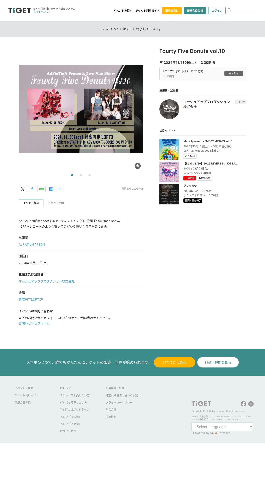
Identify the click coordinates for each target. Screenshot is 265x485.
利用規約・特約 (115, 388)
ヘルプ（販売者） (71, 423)
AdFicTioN (26, 244)
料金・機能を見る (218, 362)
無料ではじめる (174, 362)
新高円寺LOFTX (30, 299)
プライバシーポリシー (119, 402)
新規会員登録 (195, 10)
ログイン (217, 10)
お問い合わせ (68, 431)
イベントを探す (122, 10)
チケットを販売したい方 (75, 395)
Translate (224, 433)
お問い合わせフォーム (34, 323)
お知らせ (65, 388)
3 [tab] (89, 175)
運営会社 (111, 409)
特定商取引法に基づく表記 (122, 395)
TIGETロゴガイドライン (74, 409)
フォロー (240, 101)
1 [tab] (72, 175)
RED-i (40, 244)
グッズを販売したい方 (73, 402)
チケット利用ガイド (147, 10)
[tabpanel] (81, 109)
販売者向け (172, 10)
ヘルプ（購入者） (71, 416)
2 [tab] (81, 175)
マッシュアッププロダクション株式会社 (47, 281)
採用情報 (111, 416)
